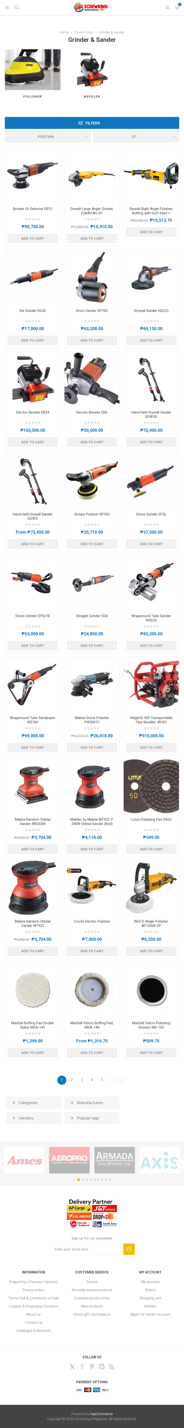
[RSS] (111, 1366)
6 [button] (94, 1179)
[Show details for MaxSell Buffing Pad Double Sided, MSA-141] (32, 989)
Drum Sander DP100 (92, 311)
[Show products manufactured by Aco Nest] (114, 1160)
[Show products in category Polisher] (33, 69)
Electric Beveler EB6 (91, 412)
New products (92, 1306)
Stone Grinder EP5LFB (32, 616)
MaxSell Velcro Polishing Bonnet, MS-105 (151, 1025)
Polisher (32, 96)
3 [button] (82, 1179)
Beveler (92, 96)
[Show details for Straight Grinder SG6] (92, 582)
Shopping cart (150, 1298)
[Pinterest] (92, 1366)
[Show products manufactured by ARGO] (69, 1160)
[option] (24, 1160)
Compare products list (91, 1298)
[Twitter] (72, 1367)
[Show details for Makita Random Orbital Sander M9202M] (32, 786)
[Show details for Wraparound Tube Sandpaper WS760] (32, 684)
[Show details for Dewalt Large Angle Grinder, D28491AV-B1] (92, 175)
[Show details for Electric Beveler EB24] (32, 379)
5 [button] (91, 1179)
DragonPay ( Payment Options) (33, 1282)
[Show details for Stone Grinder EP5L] (151, 481)
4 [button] (87, 1179)
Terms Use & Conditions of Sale (33, 1298)
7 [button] (98, 1179)
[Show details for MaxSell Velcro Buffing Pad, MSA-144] (92, 989)
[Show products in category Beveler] (92, 69)
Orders (150, 1290)
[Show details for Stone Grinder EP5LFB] (32, 582)
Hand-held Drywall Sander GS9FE (33, 516)
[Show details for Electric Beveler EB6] (92, 379)
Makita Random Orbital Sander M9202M (32, 821)
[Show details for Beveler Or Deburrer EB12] (32, 175)
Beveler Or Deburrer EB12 (32, 209)
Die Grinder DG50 (32, 311)
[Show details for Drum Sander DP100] (92, 277)
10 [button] (110, 1179)
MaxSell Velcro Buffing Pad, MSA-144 (91, 1025)
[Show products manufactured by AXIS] (24, 1160)
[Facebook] (82, 1366)
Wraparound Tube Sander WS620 (151, 618)
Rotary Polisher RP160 (92, 514)
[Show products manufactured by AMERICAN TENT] (160, 1160)
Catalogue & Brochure (33, 1330)
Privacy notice (34, 1290)
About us (33, 1314)
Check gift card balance (91, 1314)
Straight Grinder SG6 (92, 616)
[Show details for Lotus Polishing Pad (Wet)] (151, 786)
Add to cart (32, 238)
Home (64, 32)
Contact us (33, 1322)
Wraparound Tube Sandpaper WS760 (32, 720)
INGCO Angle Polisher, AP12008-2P (151, 923)
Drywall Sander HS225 (151, 311)
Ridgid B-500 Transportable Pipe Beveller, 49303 (151, 720)
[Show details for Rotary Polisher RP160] (92, 481)
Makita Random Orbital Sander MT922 (32, 923)
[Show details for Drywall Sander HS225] (151, 277)
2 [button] (78, 1179)
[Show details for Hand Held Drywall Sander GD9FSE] (151, 379)
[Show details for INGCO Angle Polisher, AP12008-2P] (151, 888)
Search (92, 1282)
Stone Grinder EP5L (151, 514)
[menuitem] (34, 1282)
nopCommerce (101, 1414)
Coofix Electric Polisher (92, 921)
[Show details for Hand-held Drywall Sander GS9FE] (32, 481)
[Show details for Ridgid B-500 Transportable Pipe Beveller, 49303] (151, 684)
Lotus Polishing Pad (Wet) (151, 819)
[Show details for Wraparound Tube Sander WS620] (151, 582)
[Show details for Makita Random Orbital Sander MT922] (32, 888)
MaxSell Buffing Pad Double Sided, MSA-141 (32, 1025)
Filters (93, 123)
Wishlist (150, 1306)
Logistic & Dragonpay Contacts (33, 1306)
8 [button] (102, 1179)
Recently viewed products (92, 1290)
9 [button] (106, 1179)
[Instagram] (102, 1366)
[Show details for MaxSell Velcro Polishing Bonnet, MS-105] (151, 989)
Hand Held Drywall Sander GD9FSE (151, 414)
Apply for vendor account (150, 1314)
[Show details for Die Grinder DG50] (32, 277)
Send (129, 1249)
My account (150, 1282)
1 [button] (74, 1179)
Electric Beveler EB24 (32, 412)
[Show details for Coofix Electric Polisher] (92, 888)
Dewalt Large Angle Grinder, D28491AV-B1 (91, 211)
